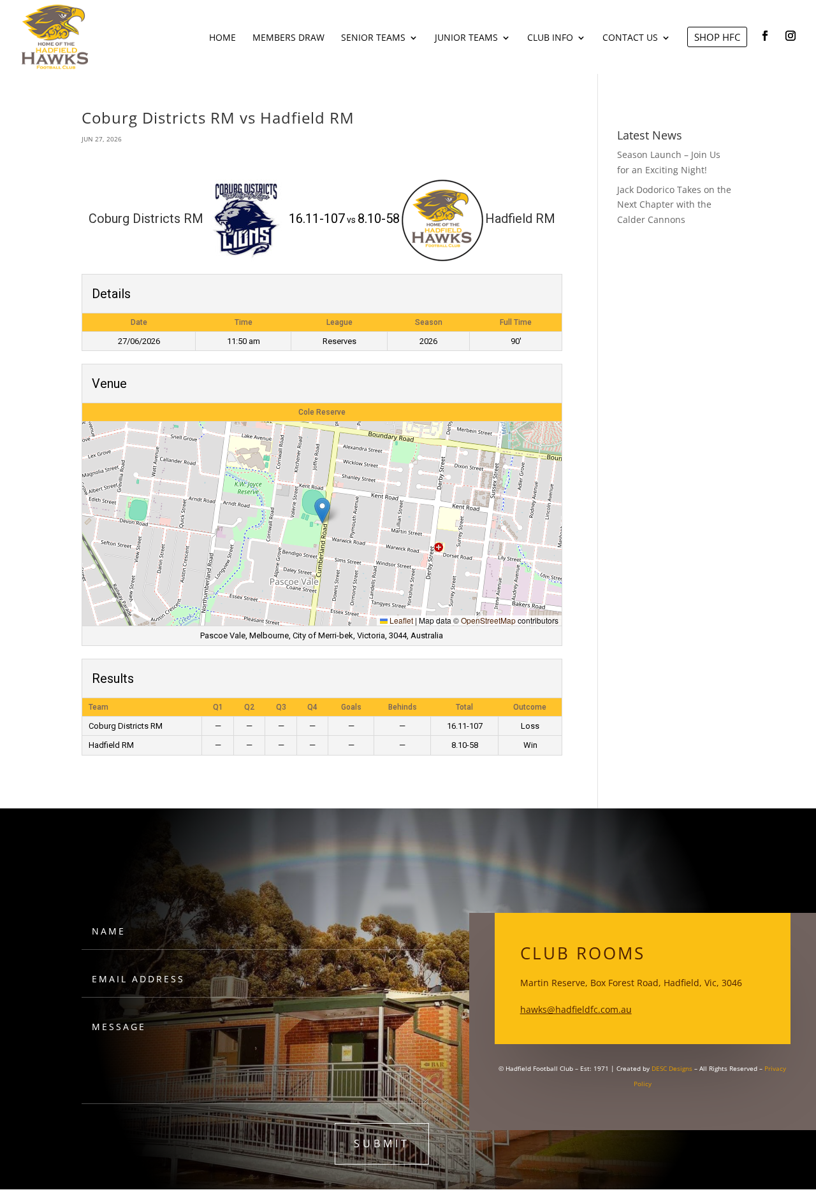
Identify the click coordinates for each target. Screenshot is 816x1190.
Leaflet (400, 620)
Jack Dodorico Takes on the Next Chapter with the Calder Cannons (674, 204)
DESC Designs (672, 1068)
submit (382, 1143)
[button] (322, 511)
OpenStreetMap (488, 620)
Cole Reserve (322, 412)
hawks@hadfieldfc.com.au (576, 1009)
